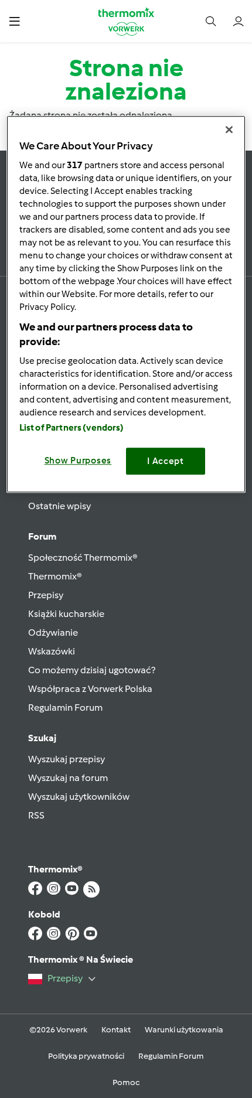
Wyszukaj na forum (68, 777)
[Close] (229, 129)
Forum (42, 536)
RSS (36, 815)
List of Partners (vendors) (71, 427)
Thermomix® (55, 576)
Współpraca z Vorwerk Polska (90, 688)
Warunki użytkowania (184, 1030)
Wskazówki (51, 651)
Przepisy (45, 595)
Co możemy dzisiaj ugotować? (91, 670)
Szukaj (42, 738)
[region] (126, 304)
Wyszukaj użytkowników (79, 796)
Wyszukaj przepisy (66, 759)
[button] (14, 20)
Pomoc (126, 1082)
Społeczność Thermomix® (83, 557)
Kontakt (116, 1030)
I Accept (165, 461)
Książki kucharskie (66, 613)
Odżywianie (53, 632)
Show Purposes (78, 460)
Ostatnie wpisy (59, 506)
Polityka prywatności (86, 1056)
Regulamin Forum (65, 707)
